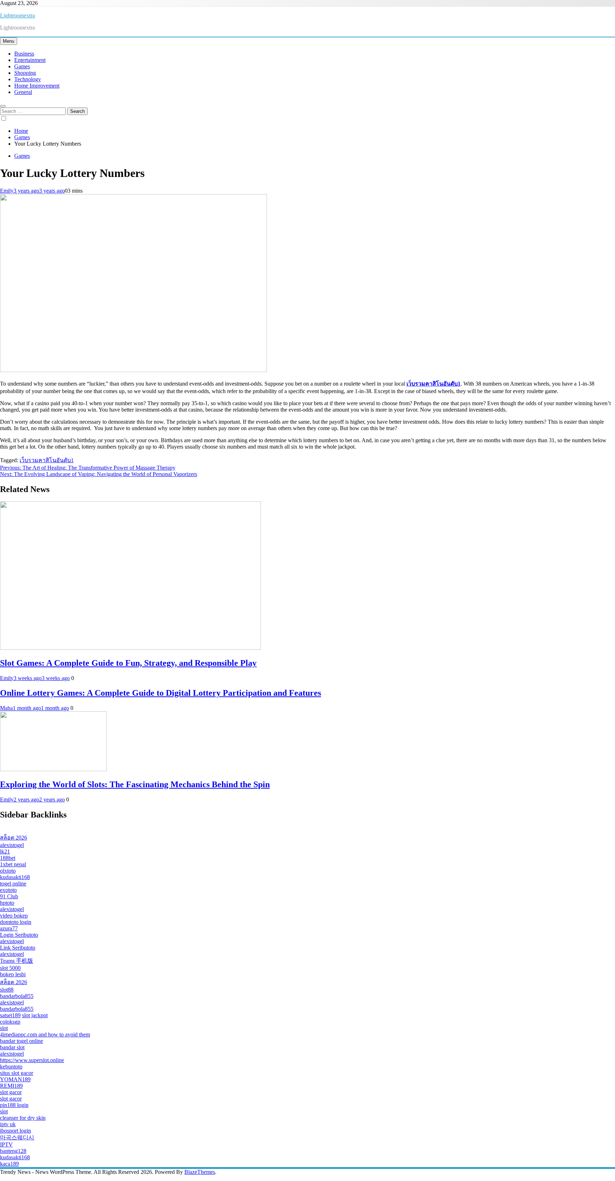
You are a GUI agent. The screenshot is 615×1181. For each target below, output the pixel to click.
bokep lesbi (13, 974)
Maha (6, 708)
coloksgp (10, 1022)
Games (22, 66)
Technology (27, 79)
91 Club (9, 896)
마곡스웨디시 (17, 1137)
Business (24, 54)
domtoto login (15, 922)
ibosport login (15, 1131)
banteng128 (13, 1151)
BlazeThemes (199, 1172)
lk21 (5, 851)
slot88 (7, 990)
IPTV (6, 1144)
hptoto (7, 903)
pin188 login (14, 1105)
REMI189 (11, 1086)
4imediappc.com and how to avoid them (45, 1034)
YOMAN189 (15, 1079)
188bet (7, 858)
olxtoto (8, 871)
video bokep (14, 916)
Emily (7, 191)
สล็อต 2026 (13, 838)
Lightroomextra (17, 15)
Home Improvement (36, 86)
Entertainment (30, 60)
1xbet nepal (13, 864)
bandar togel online (21, 1041)
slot (4, 1028)
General (23, 92)
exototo (8, 890)
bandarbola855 (16, 996)
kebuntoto (11, 1067)
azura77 (9, 928)
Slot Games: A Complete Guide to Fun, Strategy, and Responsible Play (128, 663)
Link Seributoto (17, 948)
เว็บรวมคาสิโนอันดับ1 (47, 460)
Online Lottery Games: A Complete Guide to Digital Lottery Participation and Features (160, 692)
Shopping (25, 73)
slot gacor (11, 1092)
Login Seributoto (19, 935)
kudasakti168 (15, 877)
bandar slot (12, 1047)
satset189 (10, 1015)
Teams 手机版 (16, 961)
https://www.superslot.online (32, 1060)
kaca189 (9, 1164)
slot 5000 (10, 968)
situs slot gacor (16, 1073)
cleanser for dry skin (23, 1118)
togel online (13, 883)
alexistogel (12, 845)
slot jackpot (35, 1015)
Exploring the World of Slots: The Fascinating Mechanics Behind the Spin (135, 784)
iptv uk (8, 1124)
